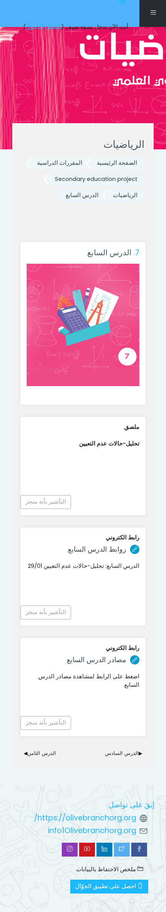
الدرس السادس (123, 753)
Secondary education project (96, 179)
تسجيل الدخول (43, 27)
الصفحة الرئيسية (117, 163)
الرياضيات (125, 195)
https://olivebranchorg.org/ (85, 818)
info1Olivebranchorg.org (92, 830)
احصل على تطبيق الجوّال (106, 886)
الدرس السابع (82, 195)
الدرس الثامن (40, 753)
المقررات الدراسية (59, 163)
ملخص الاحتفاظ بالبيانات (106, 869)
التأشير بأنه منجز (45, 501)
